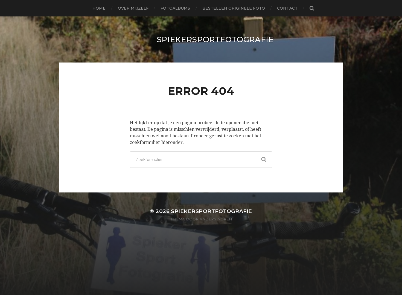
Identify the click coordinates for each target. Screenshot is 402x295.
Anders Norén (216, 219)
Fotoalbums (175, 8)
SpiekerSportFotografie (215, 39)
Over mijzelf (133, 8)
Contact (287, 8)
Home (99, 8)
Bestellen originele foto (233, 8)
